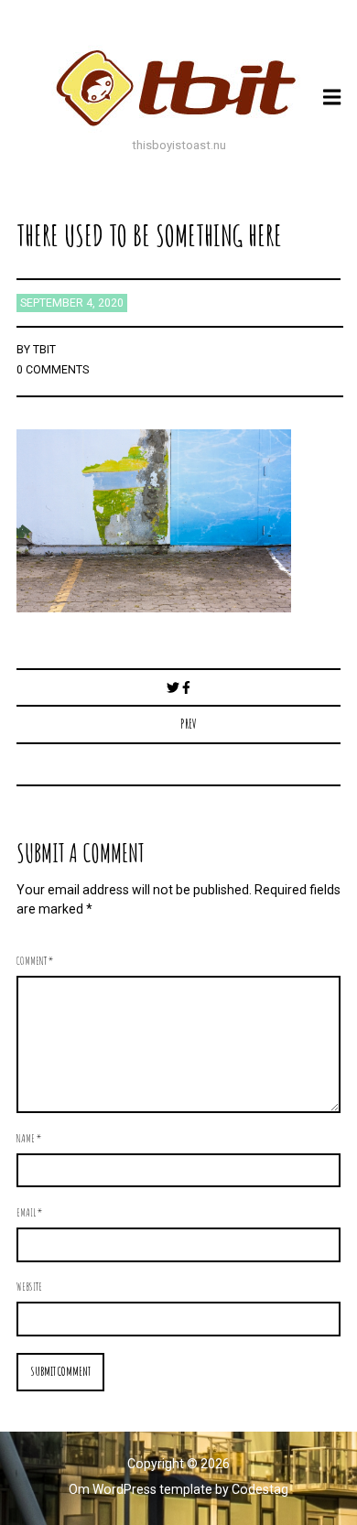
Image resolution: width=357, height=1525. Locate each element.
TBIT (44, 349)
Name (28, 1137)
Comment (34, 960)
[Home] (178, 87)
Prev (188, 723)
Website (29, 1286)
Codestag (260, 1489)
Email (29, 1212)
